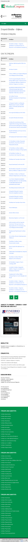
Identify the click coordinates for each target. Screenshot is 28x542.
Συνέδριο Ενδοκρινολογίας (6, 458)
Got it (22, 541)
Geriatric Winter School (14, 212)
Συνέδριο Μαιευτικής (5, 478)
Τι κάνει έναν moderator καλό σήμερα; (9, 362)
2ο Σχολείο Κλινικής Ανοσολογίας (16, 117)
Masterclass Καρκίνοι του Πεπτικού (16, 218)
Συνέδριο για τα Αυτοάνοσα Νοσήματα (9, 436)
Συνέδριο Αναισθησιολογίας (7, 425)
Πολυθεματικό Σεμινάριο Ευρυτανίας (17, 159)
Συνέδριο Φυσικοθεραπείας (7, 524)
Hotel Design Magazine (6, 380)
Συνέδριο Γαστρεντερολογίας (7, 431)
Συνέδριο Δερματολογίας (6, 447)
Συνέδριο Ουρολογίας (5, 506)
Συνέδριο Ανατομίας (5, 427)
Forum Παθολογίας (13, 207)
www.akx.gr (3, 399)
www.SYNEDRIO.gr (5, 388)
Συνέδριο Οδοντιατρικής (6, 500)
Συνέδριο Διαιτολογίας (6, 456)
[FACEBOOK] (11, 297)
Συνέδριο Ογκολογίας (5, 497)
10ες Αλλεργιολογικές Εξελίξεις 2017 (16, 187)
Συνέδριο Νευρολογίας (6, 484)
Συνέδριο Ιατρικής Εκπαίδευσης (8, 464)
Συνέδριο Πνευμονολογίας (6, 517)
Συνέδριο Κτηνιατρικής (6, 471)
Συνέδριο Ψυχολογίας (5, 531)
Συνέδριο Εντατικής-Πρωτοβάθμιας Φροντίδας (11, 460)
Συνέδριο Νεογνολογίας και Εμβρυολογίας (10, 482)
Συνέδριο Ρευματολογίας (6, 520)
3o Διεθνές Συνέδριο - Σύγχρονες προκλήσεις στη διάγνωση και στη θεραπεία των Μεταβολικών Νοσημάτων (18, 282)
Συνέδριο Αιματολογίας (6, 416)
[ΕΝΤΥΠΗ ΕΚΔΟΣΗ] (16, 297)
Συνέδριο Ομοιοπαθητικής (6, 502)
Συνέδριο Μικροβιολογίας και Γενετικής (9, 480)
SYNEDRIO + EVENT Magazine (7, 379)
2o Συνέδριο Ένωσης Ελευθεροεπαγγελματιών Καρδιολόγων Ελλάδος (17, 97)
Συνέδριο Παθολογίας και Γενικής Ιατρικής (10, 511)
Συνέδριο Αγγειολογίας (6, 414)
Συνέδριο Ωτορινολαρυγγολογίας (8, 533)
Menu (4, 23)
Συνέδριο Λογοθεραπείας (6, 473)
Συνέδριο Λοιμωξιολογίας (6, 475)
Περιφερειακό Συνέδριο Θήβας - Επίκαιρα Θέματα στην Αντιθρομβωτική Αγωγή (17, 275)
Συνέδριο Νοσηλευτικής (6, 489)
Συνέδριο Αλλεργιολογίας (6, 423)
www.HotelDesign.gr (5, 396)
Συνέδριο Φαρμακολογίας (6, 522)
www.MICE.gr (3, 391)
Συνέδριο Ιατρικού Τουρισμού (7, 467)
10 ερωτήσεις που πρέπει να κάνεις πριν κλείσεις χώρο (13, 364)
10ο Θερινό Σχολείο (13, 69)
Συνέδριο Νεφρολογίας (6, 487)
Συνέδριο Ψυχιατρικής (6, 528)
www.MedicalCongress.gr (6, 389)
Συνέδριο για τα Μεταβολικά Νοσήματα (9, 438)
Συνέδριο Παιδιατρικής (6, 513)
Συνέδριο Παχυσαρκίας (6, 515)
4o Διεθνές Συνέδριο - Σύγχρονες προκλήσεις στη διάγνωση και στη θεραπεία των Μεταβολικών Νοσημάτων (18, 45)
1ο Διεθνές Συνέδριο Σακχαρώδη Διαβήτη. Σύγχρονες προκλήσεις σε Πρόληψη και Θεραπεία (16, 269)
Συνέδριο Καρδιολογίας (6, 469)
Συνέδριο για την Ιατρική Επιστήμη (8, 440)
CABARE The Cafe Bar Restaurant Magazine (10, 382)
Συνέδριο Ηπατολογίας (6, 462)
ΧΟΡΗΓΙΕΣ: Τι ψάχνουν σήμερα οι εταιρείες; (10, 360)
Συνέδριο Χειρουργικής (6, 526)
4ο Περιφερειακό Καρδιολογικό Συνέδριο (18, 136)
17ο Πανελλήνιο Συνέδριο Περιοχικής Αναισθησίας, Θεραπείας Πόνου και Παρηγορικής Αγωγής (17, 142)
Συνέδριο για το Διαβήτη (6, 443)
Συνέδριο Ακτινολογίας (6, 418)
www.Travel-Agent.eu (5, 393)
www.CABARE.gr (4, 397)
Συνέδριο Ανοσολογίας (6, 429)
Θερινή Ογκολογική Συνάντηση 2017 (16, 164)
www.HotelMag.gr (4, 394)
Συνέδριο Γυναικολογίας (6, 445)
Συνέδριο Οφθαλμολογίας (6, 508)
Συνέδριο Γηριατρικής (5, 434)
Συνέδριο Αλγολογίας (5, 420)
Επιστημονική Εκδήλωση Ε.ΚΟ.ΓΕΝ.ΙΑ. (17, 112)
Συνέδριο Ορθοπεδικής (6, 504)
